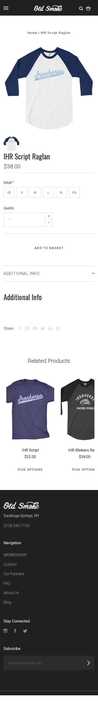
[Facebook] (15, 631)
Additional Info (22, 273)
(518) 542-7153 (16, 525)
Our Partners (14, 574)
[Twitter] (25, 631)
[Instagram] (5, 631)
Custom (10, 564)
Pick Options (30, 469)
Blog (7, 602)
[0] (88, 8)
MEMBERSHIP (15, 555)
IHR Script (30, 450)
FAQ (7, 583)
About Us (11, 593)
